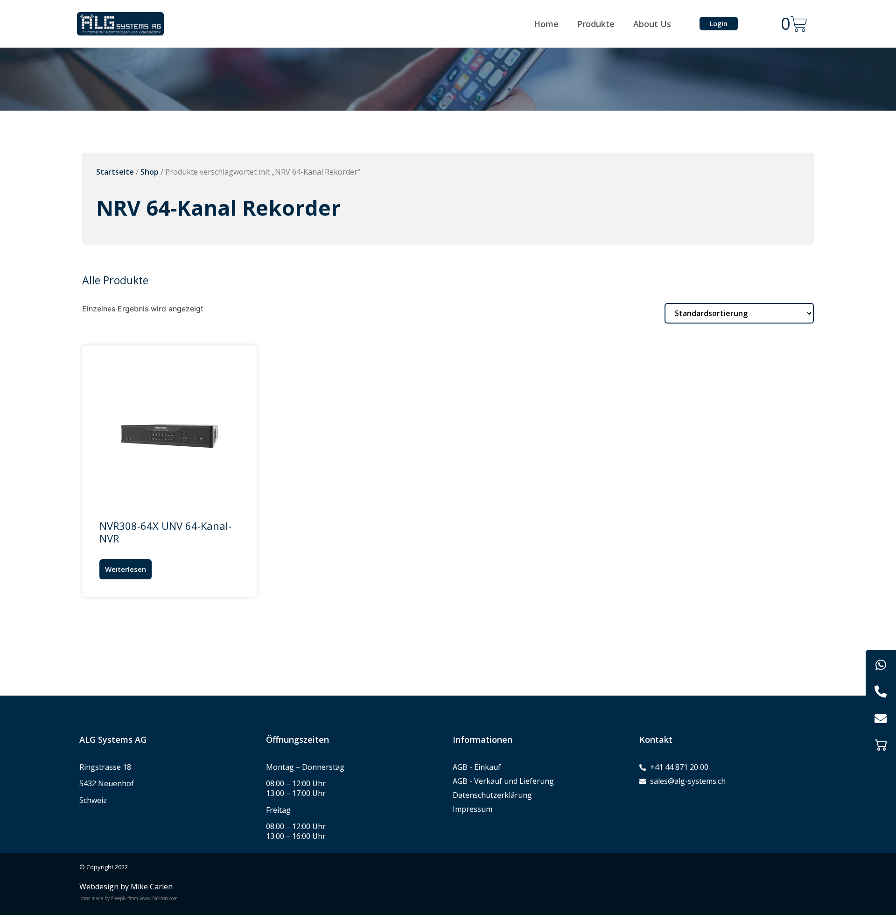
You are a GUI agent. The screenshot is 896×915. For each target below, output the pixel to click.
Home (546, 23)
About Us (652, 23)
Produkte (596, 23)
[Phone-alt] (881, 691)
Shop (149, 172)
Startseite (115, 172)
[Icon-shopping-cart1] (881, 745)
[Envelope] (881, 718)
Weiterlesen (125, 569)
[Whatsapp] (881, 665)
